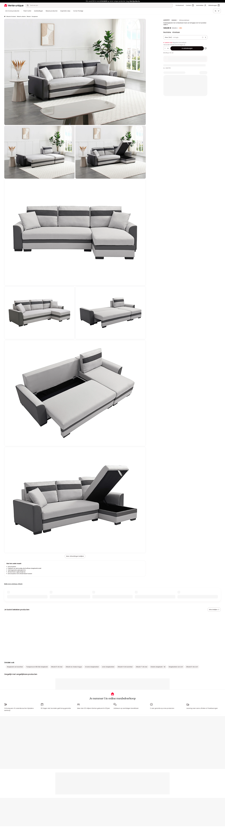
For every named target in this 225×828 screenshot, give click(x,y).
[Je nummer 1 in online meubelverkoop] (14, 5)
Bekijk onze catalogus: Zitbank (13, 584)
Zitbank (29, 16)
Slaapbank (35, 16)
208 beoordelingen (184, 20)
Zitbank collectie (21, 16)
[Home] (4, 16)
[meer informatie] (172, 52)
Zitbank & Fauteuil (11, 16)
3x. (171, 53)
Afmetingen (176, 32)
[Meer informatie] (184, 44)
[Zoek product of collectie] (28, 5)
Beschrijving (167, 32)
